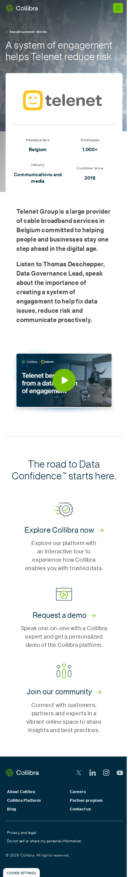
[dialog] (21, 872)
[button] (63, 380)
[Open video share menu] (102, 363)
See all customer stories (28, 31)
